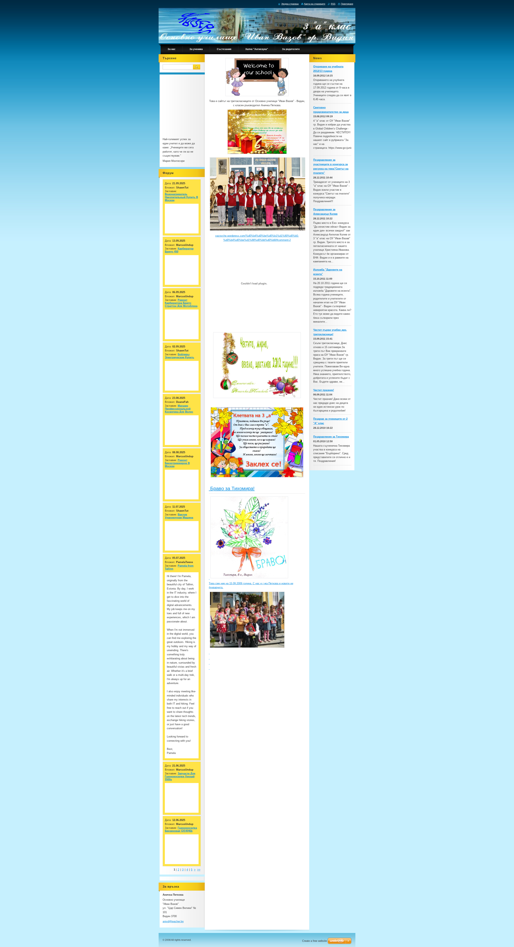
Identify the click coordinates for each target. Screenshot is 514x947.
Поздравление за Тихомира (331, 436)
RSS (333, 4)
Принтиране (347, 4)
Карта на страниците (314, 4)
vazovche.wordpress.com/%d (232, 235)
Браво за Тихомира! (232, 488)
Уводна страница (290, 4)
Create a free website (314, 940)
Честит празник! (323, 390)
